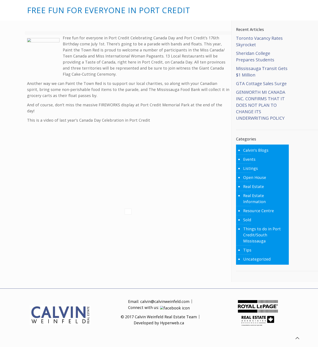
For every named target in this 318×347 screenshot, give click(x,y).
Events (249, 159)
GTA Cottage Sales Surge (261, 83)
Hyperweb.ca (172, 322)
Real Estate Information (254, 198)
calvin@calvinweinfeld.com (164, 301)
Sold (247, 219)
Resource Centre (258, 210)
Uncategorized (257, 259)
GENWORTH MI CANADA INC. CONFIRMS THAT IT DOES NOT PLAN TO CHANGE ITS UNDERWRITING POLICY (260, 105)
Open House (254, 177)
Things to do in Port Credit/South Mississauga (262, 235)
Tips (247, 250)
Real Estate (253, 186)
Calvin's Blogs (255, 150)
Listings (250, 168)
